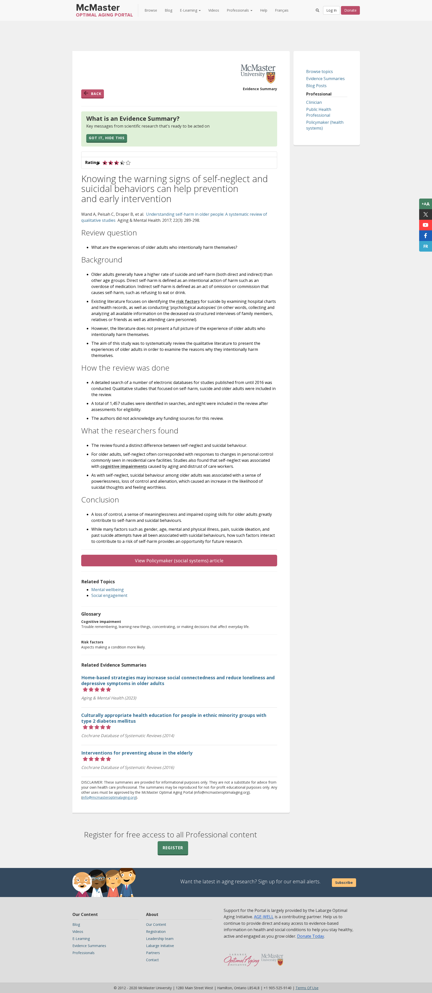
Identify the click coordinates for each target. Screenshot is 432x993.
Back (96, 93)
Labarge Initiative (160, 945)
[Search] (317, 10)
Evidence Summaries (325, 78)
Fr (425, 246)
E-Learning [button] (189, 10)
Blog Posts (316, 85)
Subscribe (344, 882)
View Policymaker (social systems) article (179, 561)
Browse (151, 10)
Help (263, 10)
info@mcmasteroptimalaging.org (109, 797)
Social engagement (109, 595)
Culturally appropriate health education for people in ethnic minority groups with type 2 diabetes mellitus (173, 718)
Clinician (314, 102)
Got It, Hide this (107, 137)
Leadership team (160, 938)
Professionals (83, 952)
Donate (350, 10)
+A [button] (425, 204)
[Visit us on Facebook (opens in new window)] (425, 235)
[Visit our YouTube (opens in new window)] (425, 225)
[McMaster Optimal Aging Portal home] (242, 957)
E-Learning (81, 938)
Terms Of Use (307, 987)
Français (282, 10)
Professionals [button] (238, 10)
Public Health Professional (318, 112)
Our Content (156, 924)
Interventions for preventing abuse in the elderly (136, 753)
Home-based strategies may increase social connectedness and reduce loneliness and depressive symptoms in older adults (178, 680)
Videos (213, 10)
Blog (168, 10)
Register (173, 848)
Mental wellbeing (107, 589)
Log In (331, 10)
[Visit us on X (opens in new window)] (425, 214)
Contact (152, 959)
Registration (156, 931)
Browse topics (319, 71)
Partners (153, 952)
